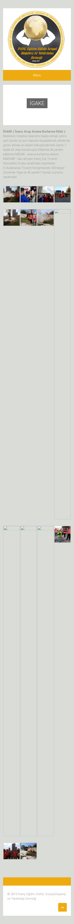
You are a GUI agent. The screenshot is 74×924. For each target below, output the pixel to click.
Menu (37, 75)
